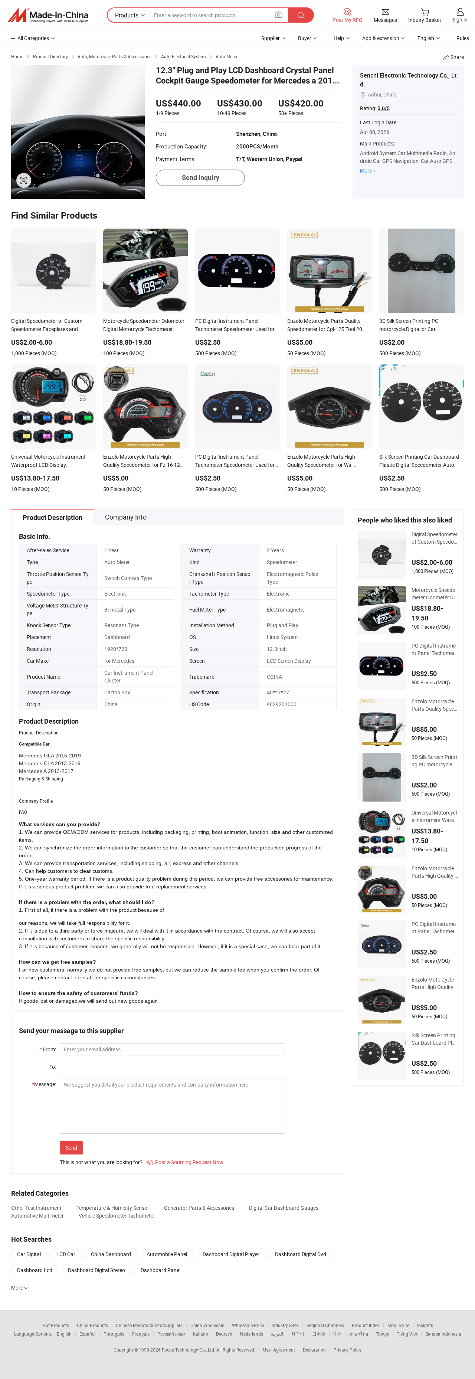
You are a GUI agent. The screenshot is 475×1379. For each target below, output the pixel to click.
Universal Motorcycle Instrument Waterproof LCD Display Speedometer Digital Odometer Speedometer (434, 816)
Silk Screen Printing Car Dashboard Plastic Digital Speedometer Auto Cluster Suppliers (435, 1039)
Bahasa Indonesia (443, 1334)
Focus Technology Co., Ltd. (189, 1350)
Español (87, 1334)
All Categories (33, 38)
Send (71, 1147)
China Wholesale (207, 1325)
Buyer (304, 38)
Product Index (366, 1325)
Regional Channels (325, 1325)
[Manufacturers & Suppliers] (47, 15)
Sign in (460, 19)
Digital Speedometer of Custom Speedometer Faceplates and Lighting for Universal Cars (435, 538)
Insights (425, 1325)
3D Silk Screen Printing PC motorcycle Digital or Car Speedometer (435, 760)
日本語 (318, 1334)
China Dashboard (111, 1254)
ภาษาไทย (358, 1334)
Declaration (314, 1350)
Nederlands (251, 1334)
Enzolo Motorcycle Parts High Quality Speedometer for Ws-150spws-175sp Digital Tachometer (435, 983)
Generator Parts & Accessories (199, 1207)
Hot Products (55, 1325)
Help (339, 38)
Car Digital (29, 1254)
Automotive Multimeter (37, 1215)
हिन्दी (337, 1334)
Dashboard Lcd (34, 1270)
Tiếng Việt (407, 1334)
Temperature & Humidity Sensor (112, 1207)
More (366, 170)
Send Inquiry (200, 177)
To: (52, 1066)
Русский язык (171, 1334)
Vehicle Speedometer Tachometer (117, 1215)
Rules (462, 38)
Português (114, 1334)
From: (47, 1049)
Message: (44, 1084)
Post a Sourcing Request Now (185, 1162)
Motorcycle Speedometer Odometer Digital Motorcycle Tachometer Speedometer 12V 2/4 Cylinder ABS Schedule (435, 593)
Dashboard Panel (160, 1270)
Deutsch (224, 1334)
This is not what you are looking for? (101, 1162)
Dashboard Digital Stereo (96, 1270)
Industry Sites (285, 1325)
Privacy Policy (348, 1350)
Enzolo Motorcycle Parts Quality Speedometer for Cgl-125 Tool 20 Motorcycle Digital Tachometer (434, 705)
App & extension (380, 38)
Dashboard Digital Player (231, 1254)
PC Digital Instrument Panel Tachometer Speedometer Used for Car (435, 649)
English (64, 1334)
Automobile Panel (167, 1254)
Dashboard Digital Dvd (300, 1254)
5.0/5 (383, 108)
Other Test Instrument (36, 1207)
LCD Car (65, 1254)
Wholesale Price (248, 1325)
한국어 (297, 1334)
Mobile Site (398, 1325)
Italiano (200, 1334)
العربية (277, 1334)
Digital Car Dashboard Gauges (283, 1207)
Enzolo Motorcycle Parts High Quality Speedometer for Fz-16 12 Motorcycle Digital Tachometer (435, 872)
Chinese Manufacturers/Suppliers (149, 1325)
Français (141, 1334)
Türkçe (382, 1334)
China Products (92, 1325)
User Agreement (279, 1350)
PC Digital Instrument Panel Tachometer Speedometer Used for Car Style (435, 927)
